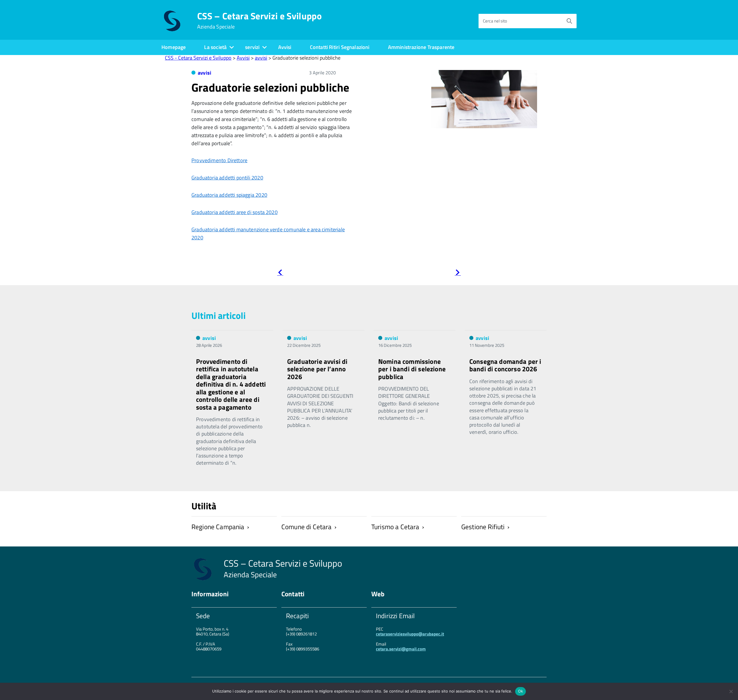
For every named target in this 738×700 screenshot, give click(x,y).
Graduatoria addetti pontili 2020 (227, 177)
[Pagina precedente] (280, 273)
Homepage (173, 47)
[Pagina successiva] (458, 273)
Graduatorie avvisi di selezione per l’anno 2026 (317, 369)
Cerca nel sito (495, 20)
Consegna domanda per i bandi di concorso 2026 (505, 365)
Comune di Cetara (306, 527)
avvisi (204, 73)
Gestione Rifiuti (483, 527)
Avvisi (284, 47)
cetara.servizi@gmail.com (401, 649)
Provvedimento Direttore (219, 160)
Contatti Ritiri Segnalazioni (340, 47)
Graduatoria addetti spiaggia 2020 (229, 195)
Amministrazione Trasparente (421, 47)
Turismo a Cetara (395, 527)
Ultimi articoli (218, 315)
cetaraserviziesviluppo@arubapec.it (410, 634)
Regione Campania (217, 527)
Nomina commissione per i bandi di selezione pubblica (412, 369)
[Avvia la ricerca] (569, 21)
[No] (731, 691)
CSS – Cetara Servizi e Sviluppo (259, 20)
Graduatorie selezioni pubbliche (270, 87)
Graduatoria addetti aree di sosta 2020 (234, 212)
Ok (520, 691)
